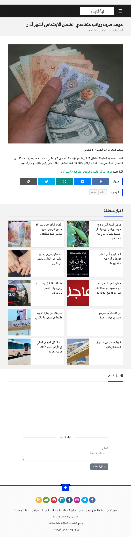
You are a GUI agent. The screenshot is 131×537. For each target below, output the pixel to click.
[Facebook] (100, 181)
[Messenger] (82, 181)
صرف (93, 192)
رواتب (102, 192)
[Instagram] (77, 500)
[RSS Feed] (38, 500)
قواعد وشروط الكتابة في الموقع (65, 516)
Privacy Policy (21, 510)
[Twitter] (46, 181)
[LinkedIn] (61, 500)
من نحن (35, 510)
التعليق (105, 448)
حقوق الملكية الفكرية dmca (64, 510)
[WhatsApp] (64, 181)
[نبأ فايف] (97, 11)
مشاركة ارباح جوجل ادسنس (91, 510)
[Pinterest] (54, 500)
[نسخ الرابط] (28, 181)
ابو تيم (116, 30)
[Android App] (46, 500)
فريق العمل (112, 510)
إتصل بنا (45, 510)
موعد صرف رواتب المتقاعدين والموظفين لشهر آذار (86, 172)
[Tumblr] (69, 500)
